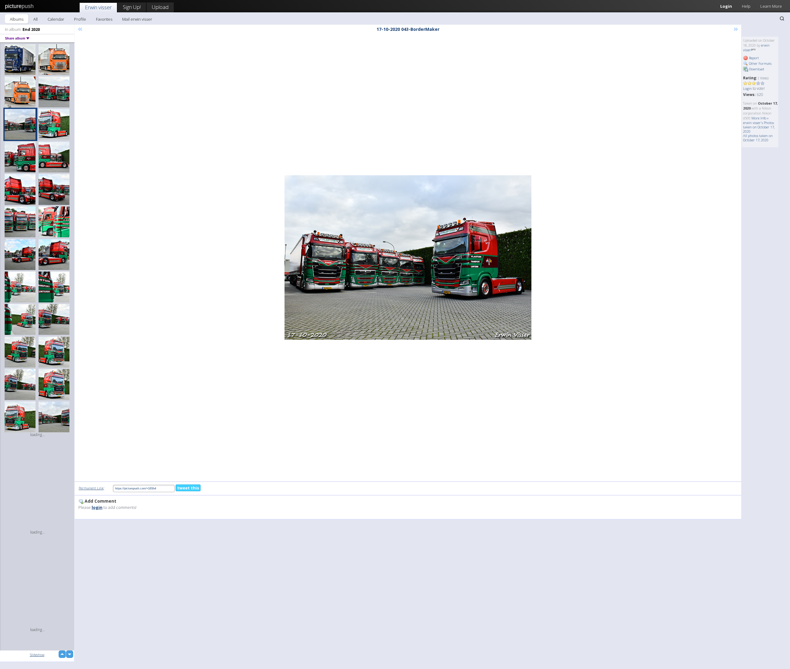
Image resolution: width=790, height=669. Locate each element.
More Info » (760, 118)
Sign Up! (132, 6)
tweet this (188, 488)
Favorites (104, 19)
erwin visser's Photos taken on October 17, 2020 (759, 127)
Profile (80, 19)
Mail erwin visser (137, 19)
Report (753, 58)
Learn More (771, 6)
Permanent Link (91, 488)
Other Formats (759, 63)
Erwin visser (98, 7)
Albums (16, 19)
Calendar (56, 19)
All (35, 19)
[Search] (782, 18)
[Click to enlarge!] (408, 257)
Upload (160, 6)
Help (746, 6)
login (97, 507)
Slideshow (37, 654)
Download (756, 69)
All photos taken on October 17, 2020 (758, 137)
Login (726, 6)
